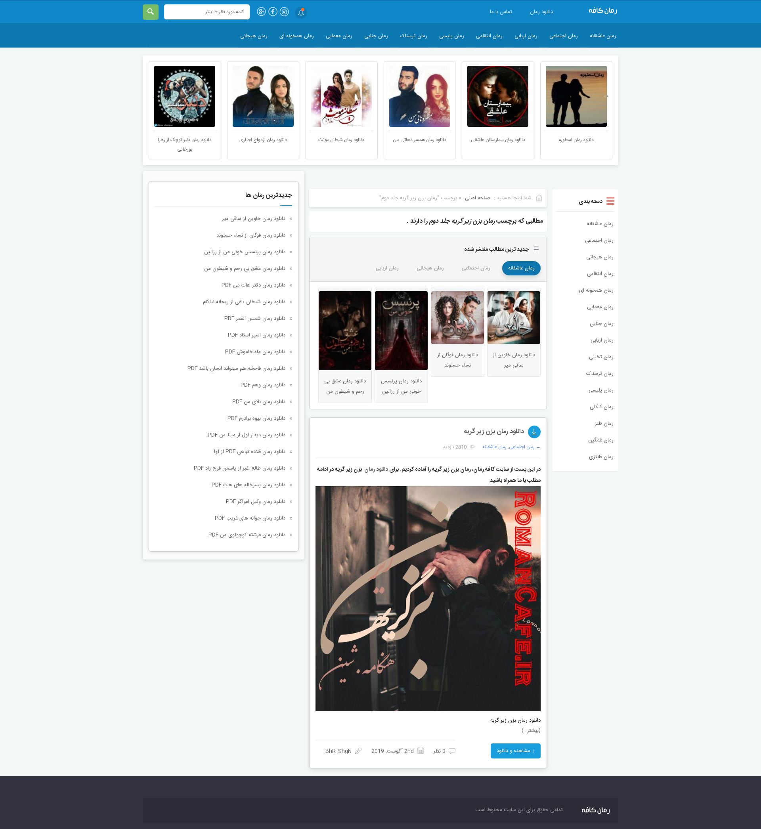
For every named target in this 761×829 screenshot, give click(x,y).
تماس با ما (501, 12)
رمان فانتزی (601, 457)
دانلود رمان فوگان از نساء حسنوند (250, 235)
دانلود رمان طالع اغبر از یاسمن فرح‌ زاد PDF (239, 468)
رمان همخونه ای (296, 36)
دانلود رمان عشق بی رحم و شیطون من (244, 268)
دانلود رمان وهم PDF (263, 385)
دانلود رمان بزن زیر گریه (494, 431)
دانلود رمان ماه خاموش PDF (255, 352)
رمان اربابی (525, 36)
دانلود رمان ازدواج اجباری (263, 140)
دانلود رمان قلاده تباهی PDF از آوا (249, 451)
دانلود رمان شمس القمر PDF (254, 318)
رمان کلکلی (602, 407)
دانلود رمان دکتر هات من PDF (253, 285)
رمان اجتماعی (563, 36)
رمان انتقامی (489, 36)
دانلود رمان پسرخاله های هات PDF (248, 485)
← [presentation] (155, 95)
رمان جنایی (376, 36)
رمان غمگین (601, 440)
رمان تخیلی (601, 357)
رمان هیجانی (254, 36)
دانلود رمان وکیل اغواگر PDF (255, 501)
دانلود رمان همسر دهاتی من (419, 140)
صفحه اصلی (477, 198)
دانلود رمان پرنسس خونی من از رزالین (244, 252)
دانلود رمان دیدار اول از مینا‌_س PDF (246, 435)
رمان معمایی (339, 36)
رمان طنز (604, 423)
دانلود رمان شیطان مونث (341, 140)
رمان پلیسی (451, 36)
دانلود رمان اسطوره (576, 140)
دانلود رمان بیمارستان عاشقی (498, 140)
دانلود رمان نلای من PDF (258, 401)
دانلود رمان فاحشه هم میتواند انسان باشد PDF (236, 368)
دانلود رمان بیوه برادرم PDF (256, 418)
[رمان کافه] (594, 11)
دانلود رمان (541, 12)
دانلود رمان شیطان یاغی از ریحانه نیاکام (244, 302)
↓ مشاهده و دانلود (516, 751)
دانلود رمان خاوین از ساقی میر (253, 218)
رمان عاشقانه (603, 36)
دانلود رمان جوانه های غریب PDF (250, 518)
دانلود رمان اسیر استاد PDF (256, 335)
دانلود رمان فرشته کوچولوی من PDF (246, 535)
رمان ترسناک (413, 36)
